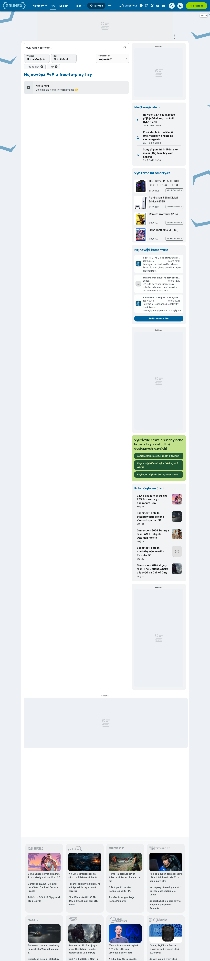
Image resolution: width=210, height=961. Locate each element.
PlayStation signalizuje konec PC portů (121, 899)
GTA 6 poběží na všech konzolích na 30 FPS (121, 889)
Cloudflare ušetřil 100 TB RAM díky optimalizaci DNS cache (83, 901)
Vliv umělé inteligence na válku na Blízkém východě (82, 876)
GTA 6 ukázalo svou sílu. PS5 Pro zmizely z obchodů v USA (152, 499)
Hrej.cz (140, 506)
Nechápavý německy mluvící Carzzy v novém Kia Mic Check (164, 891)
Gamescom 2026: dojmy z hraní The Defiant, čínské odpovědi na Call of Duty (153, 569)
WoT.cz (141, 524)
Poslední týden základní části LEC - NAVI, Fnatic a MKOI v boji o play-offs (165, 877)
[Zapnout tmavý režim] (180, 6)
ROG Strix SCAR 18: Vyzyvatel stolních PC (44, 899)
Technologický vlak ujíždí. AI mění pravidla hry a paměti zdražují (84, 887)
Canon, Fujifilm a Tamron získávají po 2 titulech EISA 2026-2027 (164, 949)
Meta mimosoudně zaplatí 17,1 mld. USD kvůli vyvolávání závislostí (123, 949)
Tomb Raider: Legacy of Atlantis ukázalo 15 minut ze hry (124, 877)
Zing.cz (141, 576)
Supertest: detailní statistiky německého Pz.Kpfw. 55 (150, 551)
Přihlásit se (196, 5)
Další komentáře (159, 318)
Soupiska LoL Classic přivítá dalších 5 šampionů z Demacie (165, 904)
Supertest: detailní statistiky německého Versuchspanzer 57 (150, 516)
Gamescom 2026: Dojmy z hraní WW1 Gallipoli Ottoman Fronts (153, 534)
